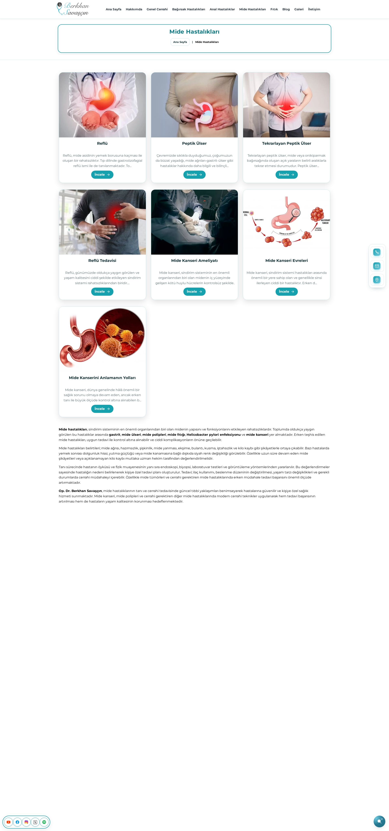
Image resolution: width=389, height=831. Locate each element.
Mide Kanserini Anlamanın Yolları (102, 377)
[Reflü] (102, 104)
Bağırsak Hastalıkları (188, 9)
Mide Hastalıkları (252, 9)
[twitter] (35, 822)
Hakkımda (134, 9)
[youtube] (8, 822)
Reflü (102, 143)
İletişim (314, 9)
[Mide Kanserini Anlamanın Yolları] (102, 339)
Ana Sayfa (113, 9)
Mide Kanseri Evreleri (286, 260)
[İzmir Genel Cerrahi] (73, 9)
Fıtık (274, 9)
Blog (286, 9)
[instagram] (26, 822)
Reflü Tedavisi (102, 260)
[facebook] (17, 822)
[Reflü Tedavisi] (102, 222)
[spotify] (44, 822)
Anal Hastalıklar (222, 9)
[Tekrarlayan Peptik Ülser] (286, 104)
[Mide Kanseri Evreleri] (286, 222)
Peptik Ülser (194, 143)
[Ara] (379, 821)
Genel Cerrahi (157, 9)
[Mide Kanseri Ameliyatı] (194, 222)
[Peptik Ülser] (194, 104)
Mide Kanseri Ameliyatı (194, 260)
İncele (100, 174)
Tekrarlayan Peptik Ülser (286, 143)
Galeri (299, 9)
